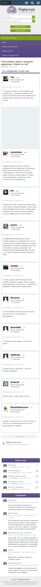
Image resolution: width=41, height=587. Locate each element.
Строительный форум (9, 38)
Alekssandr (16, 552)
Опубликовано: (12, 87)
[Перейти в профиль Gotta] (5, 533)
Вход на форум (20, 27)
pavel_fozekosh (18, 515)
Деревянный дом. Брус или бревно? (20, 533)
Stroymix (15, 297)
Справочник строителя (9, 46)
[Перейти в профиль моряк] (5, 226)
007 (12, 190)
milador (14, 265)
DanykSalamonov (19, 407)
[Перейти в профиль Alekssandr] (5, 550)
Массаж (10, 550)
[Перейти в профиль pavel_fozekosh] (5, 514)
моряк (13, 224)
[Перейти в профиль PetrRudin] (5, 477)
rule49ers (14, 467)
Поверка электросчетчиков (17, 476)
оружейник (16, 152)
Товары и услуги (7, 51)
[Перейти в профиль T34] (5, 78)
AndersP (14, 382)
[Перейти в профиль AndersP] (5, 383)
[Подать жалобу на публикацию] (23, 87)
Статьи (4, 42)
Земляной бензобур (14, 563)
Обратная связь (23, 579)
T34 (6, 66)
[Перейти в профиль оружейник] (5, 153)
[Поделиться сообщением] (36, 87)
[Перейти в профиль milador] (5, 267)
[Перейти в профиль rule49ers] (5, 465)
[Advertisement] (20, 128)
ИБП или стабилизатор (15, 487)
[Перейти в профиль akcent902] (5, 329)
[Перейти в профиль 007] (5, 192)
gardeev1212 (15, 472)
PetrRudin (14, 478)
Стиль (14, 579)
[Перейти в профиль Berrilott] (5, 563)
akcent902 (15, 327)
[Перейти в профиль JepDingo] (5, 356)
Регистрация (20, 30)
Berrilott (15, 565)
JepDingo (15, 354)
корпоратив (12, 465)
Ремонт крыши (13, 513)
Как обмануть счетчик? (15, 482)
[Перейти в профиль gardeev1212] (5, 471)
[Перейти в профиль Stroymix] (5, 299)
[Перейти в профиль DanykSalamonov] (5, 408)
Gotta (14, 535)
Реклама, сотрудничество (10, 55)
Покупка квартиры (14, 470)
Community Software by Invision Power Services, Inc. (20, 584)
